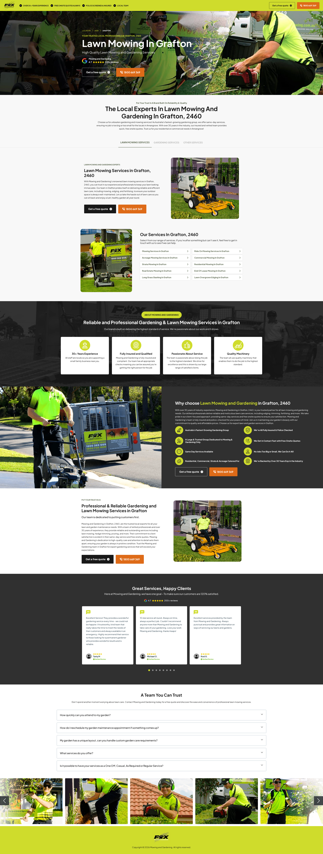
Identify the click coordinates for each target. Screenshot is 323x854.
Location (86, 31)
